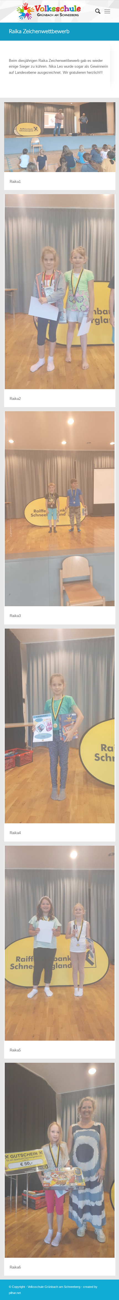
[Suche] (95, 11)
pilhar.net (15, 1292)
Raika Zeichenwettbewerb (39, 31)
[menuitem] (95, 11)
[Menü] (107, 11)
